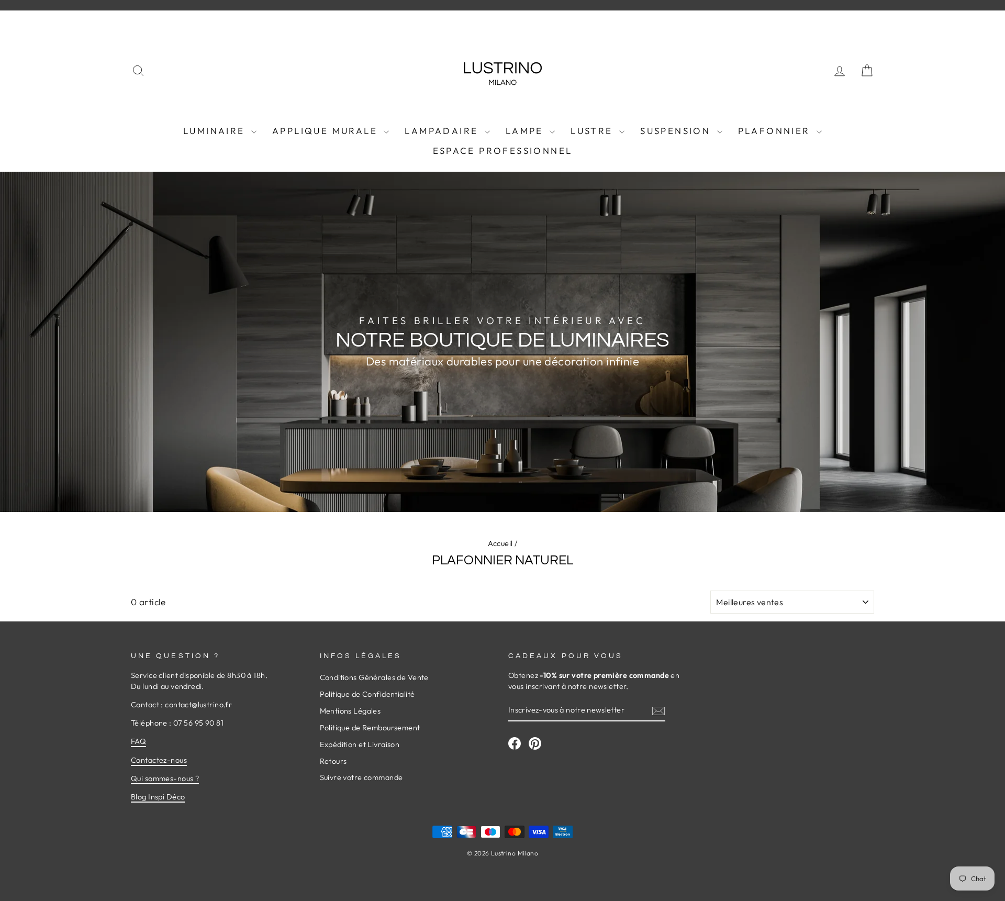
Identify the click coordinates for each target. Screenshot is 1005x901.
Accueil (500, 543)
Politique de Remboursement (370, 727)
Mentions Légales (350, 711)
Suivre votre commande (361, 777)
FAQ (138, 741)
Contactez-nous (159, 760)
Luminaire (216, 130)
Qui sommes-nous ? (165, 778)
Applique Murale (326, 130)
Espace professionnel (503, 150)
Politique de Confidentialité (367, 694)
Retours (333, 761)
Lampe (526, 130)
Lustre (594, 130)
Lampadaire (443, 130)
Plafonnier (776, 130)
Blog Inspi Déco (158, 797)
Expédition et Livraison (360, 744)
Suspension (677, 130)
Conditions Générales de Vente (374, 677)
